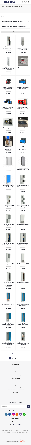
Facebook (9, 414)
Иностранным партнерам (15, 375)
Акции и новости (15, 369)
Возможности (15, 399)
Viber (20, 414)
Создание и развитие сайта (12, 441)
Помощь (15, 381)
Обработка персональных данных (15, 387)
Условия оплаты (15, 383)
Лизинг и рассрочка (15, 371)
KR (16, 424)
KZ (13, 424)
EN (18, 424)
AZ (20, 424)
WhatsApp (24, 414)
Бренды (15, 397)
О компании (15, 367)
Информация (15, 378)
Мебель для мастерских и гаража (11, 16)
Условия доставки (15, 385)
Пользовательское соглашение (15, 389)
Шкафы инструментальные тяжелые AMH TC (14, 26)
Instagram (13, 414)
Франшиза (15, 373)
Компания (15, 364)
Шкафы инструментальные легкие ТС (12, 21)
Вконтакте (6, 414)
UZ (15, 424)
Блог (15, 395)
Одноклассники (17, 414)
